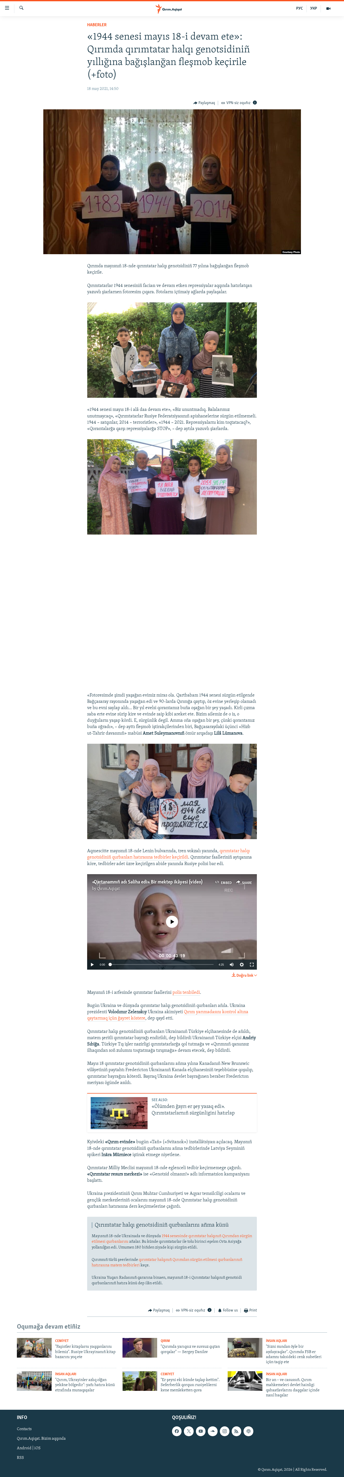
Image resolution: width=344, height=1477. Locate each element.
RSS (20, 1458)
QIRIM (165, 1341)
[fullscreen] (252, 965)
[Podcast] (248, 1431)
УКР (313, 9)
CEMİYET (62, 1341)
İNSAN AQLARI (276, 1341)
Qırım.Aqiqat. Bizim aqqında (41, 1439)
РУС (299, 9)
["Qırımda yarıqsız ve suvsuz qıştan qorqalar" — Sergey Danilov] (139, 1348)
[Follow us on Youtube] (200, 1431)
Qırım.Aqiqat (108, 889)
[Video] (328, 8)
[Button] (204, 103)
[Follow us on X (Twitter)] (188, 1431)
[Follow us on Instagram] (224, 1431)
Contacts (24, 1429)
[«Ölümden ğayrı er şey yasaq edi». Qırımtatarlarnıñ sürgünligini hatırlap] (119, 1113)
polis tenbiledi (186, 993)
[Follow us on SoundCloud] (212, 1431)
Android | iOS (29, 1448)
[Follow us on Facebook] (177, 1431)
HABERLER (97, 25)
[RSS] (236, 1431)
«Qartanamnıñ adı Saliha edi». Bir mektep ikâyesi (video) (147, 882)
